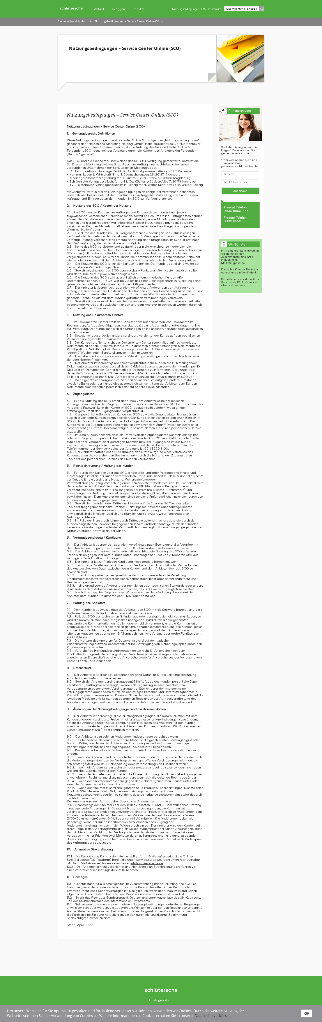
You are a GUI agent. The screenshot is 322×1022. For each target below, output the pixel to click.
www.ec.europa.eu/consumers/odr (161, 859)
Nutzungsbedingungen (185, 9)
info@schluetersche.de (147, 863)
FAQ (203, 9)
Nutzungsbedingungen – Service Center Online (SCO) (129, 21)
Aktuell (99, 9)
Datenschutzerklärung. (213, 1015)
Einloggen (117, 9)
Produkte (138, 9)
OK (307, 1013)
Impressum (214, 9)
